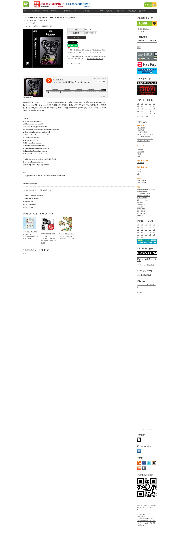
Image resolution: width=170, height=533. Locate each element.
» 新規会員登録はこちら (145, 29)
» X (154, 113)
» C (150, 104)
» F (142, 106)
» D (154, 104)
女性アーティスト (142, 200)
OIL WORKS (141, 211)
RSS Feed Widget (147, 429)
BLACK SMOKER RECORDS (146, 189)
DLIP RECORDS (142, 198)
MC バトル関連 (142, 213)
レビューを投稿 (28, 207)
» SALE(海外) (141, 182)
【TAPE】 (32, 23)
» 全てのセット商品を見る (145, 265)
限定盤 (87, 11)
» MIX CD (140, 149)
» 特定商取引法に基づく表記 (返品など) (37, 190)
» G (146, 106)
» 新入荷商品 (141, 127)
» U (142, 113)
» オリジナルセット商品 (145, 134)
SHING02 (140, 202)
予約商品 (45, 11)
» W (150, 113)
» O (138, 111)
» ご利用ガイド (142, 514)
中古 (101, 11)
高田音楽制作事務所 (143, 196)
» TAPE (139, 156)
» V (146, 113)
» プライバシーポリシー (145, 518)
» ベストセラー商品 (143, 136)
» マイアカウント (142, 31)
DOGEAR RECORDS (143, 193)
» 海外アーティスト (143, 141)
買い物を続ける (28, 201)
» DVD (139, 154)
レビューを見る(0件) (29, 204)
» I (154, 106)
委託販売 (142, 11)
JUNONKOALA (42, 20)
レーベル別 (33, 26)
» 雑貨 (139, 171)
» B (146, 104)
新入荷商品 (35, 11)
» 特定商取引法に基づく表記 (146, 521)
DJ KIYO (140, 206)
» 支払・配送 (141, 516)
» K (142, 108)
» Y (138, 116)
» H (150, 106)
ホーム (26, 11)
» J (35, 20)
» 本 (138, 174)
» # (138, 104)
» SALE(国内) (141, 180)
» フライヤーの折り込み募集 (146, 523)
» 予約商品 (140, 130)
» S (154, 111)
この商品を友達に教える (31, 198)
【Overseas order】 (76, 63)
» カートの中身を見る (144, 275)
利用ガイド (110, 11)
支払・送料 (120, 11)
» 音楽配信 (140, 163)
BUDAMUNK (141, 209)
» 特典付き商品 (142, 132)
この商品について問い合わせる (33, 195)
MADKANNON (47, 26)
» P (142, 111)
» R (150, 111)
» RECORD (140, 152)
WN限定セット (56, 11)
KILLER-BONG (142, 191)
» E (138, 106)
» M (150, 108)
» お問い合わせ (142, 525)
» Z (142, 116)
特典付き (67, 11)
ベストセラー (77, 11)
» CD (138, 147)
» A (142, 104)
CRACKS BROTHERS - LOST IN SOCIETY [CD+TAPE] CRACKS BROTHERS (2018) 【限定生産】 (49, 238)
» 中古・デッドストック (145, 139)
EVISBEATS (141, 204)
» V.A (146, 116)
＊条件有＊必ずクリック (96, 52)
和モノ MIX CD (142, 215)
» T (138, 113)
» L (146, 108)
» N (154, 108)
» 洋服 (139, 169)
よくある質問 (131, 11)
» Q (146, 111)
